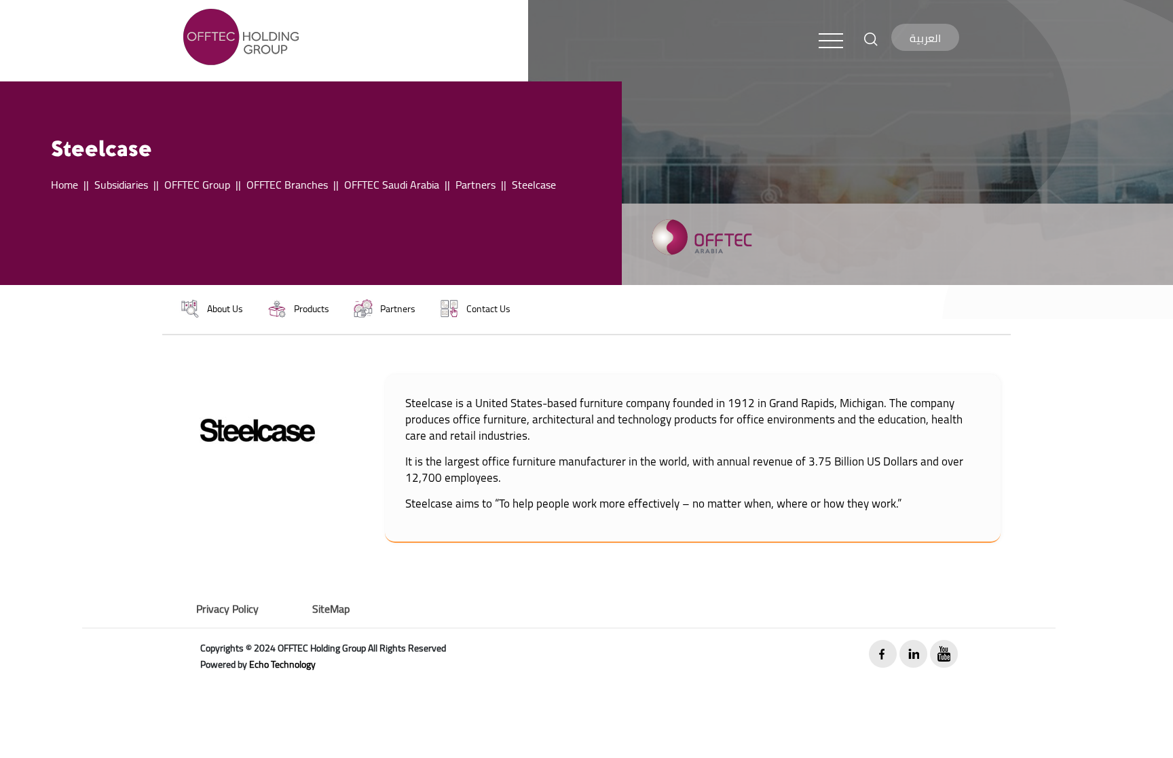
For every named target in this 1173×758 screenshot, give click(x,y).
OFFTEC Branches (287, 184)
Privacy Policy (227, 609)
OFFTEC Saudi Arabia (391, 184)
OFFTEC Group (197, 184)
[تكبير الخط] (871, 38)
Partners (475, 184)
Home (64, 184)
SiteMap (331, 609)
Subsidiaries (121, 184)
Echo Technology (282, 664)
